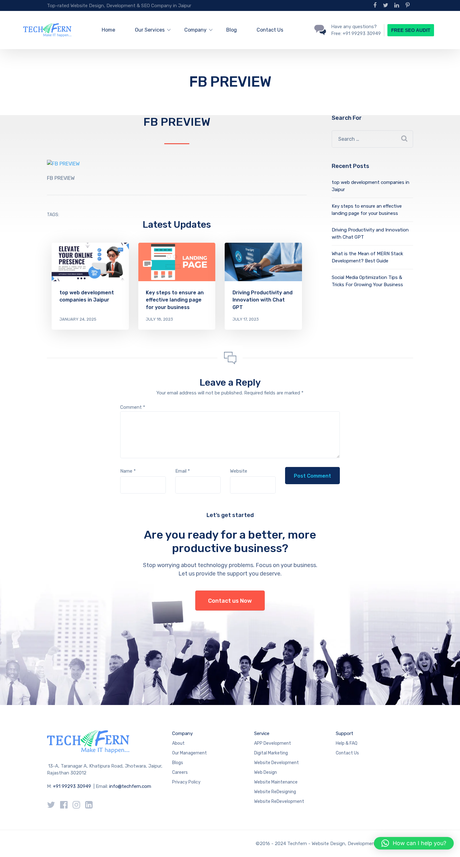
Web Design (265, 772)
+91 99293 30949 (72, 786)
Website (238, 471)
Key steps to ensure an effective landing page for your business (175, 300)
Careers (180, 772)
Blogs (177, 762)
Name (128, 471)
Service (261, 733)
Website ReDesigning (275, 791)
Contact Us (270, 30)
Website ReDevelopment (279, 801)
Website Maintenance (276, 782)
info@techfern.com (130, 786)
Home (108, 30)
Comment (132, 407)
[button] (414, 843)
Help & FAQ (346, 743)
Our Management (189, 753)
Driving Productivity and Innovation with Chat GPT (263, 300)
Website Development (276, 762)
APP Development (272, 743)
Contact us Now (230, 600)
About (178, 743)
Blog (231, 30)
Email (182, 471)
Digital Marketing (271, 753)
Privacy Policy (186, 782)
